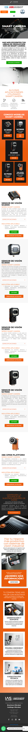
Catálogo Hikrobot (14, 707)
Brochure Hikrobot (14, 705)
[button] (14, 16)
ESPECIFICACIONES (9, 219)
